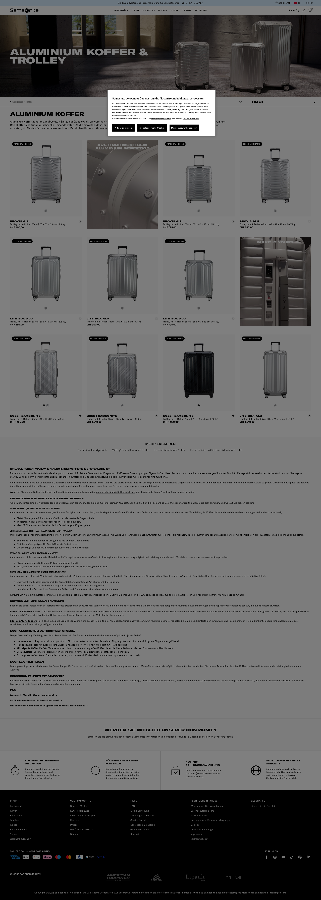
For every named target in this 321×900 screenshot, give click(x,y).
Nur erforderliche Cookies (152, 128)
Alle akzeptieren (123, 128)
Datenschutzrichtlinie (161, 118)
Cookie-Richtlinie (191, 118)
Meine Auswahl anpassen (184, 128)
